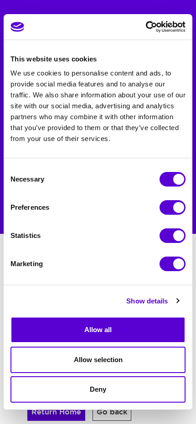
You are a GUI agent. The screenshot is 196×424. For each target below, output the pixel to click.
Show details (147, 301)
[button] (56, 412)
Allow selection (98, 359)
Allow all (98, 329)
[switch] (173, 207)
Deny (98, 389)
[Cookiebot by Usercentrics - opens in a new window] (146, 27)
